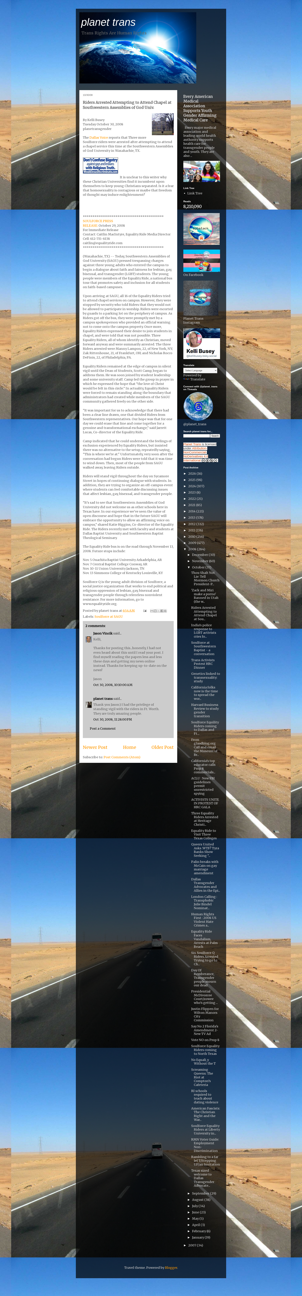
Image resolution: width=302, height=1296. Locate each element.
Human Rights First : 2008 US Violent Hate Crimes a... (203, 920)
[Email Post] (144, 611)
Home (129, 747)
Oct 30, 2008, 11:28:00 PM (112, 719)
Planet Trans (192, 444)
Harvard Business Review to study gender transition (205, 710)
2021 (192, 505)
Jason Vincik (103, 633)
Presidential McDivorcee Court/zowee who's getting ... (204, 997)
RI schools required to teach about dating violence (204, 1096)
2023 (192, 492)
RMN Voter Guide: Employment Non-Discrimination (205, 1145)
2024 (192, 486)
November (200, 561)
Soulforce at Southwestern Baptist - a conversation (203, 648)
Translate (197, 379)
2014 (192, 511)
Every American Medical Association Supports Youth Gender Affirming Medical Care (200, 108)
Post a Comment (103, 729)
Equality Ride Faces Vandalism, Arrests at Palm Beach (204, 938)
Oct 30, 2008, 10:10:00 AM (112, 685)
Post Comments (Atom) (122, 757)
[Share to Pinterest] (165, 611)
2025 (192, 480)
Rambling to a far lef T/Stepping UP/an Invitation (205, 1160)
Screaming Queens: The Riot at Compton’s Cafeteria (202, 1077)
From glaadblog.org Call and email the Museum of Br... (204, 747)
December (200, 555)
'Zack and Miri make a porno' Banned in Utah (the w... (204, 596)
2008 (192, 549)
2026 (192, 474)
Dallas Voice (98, 138)
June (196, 1212)
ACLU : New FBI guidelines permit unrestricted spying (203, 785)
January (198, 1237)
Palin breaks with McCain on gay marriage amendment (204, 867)
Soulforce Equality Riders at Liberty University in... (205, 1129)
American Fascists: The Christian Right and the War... (205, 1114)
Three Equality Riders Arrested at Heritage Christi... (204, 819)
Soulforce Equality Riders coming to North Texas (205, 1050)
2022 (192, 499)
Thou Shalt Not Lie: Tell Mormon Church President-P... (205, 578)
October (198, 567)
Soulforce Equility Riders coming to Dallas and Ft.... (205, 728)
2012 (192, 524)
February (199, 1231)
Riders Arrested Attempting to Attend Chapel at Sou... (204, 613)
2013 (192, 518)
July (195, 1206)
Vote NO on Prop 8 (205, 1040)
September (201, 1193)
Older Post (163, 747)
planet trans (108, 22)
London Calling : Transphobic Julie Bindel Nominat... (204, 902)
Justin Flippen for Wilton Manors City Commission (205, 1014)
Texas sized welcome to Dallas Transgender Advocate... (202, 1178)
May (195, 1219)
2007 (192, 1245)
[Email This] (152, 611)
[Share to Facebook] (162, 611)
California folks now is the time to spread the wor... (204, 693)
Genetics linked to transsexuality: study (205, 677)
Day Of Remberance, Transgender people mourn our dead (203, 977)
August (198, 1200)
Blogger (171, 1268)
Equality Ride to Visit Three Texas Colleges (204, 834)
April (196, 1225)
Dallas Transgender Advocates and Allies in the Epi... (205, 885)
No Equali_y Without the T (203, 1062)
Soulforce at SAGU (109, 617)
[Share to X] (158, 611)
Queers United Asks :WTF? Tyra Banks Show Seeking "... (205, 850)
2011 (192, 530)
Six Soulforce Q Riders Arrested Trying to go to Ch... (204, 958)
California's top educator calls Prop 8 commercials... (203, 766)
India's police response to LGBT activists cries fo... (203, 630)
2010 (192, 537)
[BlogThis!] (155, 611)
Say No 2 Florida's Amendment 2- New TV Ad (204, 1030)
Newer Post (95, 747)
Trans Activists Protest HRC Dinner (203, 664)
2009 (192, 543)
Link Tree (194, 193)
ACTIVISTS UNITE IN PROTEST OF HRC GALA (205, 803)
